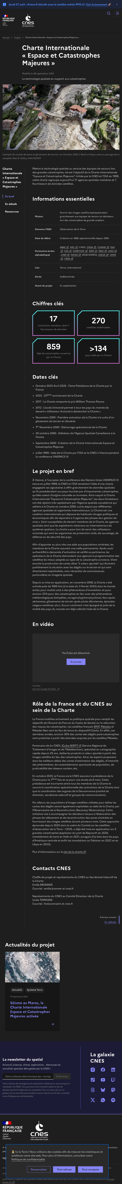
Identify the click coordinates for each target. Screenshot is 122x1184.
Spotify (113, 1100)
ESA (66, 251)
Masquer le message (116, 4)
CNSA (90, 247)
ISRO (101, 251)
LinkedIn (113, 1069)
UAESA (101, 255)
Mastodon (113, 1090)
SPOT (97, 727)
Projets (17, 37)
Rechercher (108, 13)
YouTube (103, 1080)
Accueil (6, 37)
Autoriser (76, 662)
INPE (91, 251)
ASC (72, 247)
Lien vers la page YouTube (44, 689)
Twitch (113, 1080)
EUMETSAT (79, 251)
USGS (67, 258)
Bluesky (103, 1090)
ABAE (63, 247)
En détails (11, 204)
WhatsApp (103, 1100)
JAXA (111, 251)
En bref (9, 196)
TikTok (93, 1080)
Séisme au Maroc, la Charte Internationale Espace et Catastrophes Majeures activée (30, 1009)
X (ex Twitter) (93, 1100)
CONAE (102, 247)
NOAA (74, 255)
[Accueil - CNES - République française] (39, 1130)
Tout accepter (90, 1169)
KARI (63, 255)
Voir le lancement (96, 4)
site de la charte (73, 852)
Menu (117, 13)
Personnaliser (39, 1169)
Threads (93, 1090)
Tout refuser (64, 1169)
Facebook (103, 1069)
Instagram (93, 1069)
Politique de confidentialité (28, 1159)
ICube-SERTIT (70, 745)
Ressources (12, 211)
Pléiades (106, 727)
